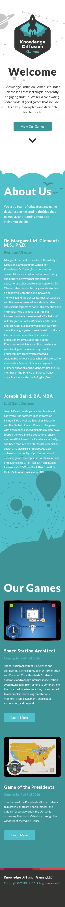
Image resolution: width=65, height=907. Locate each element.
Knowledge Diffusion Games (32, 36)
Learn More (19, 718)
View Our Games (32, 126)
